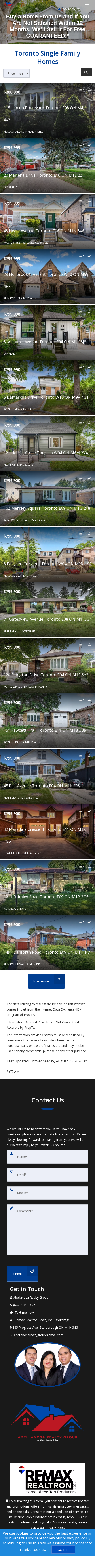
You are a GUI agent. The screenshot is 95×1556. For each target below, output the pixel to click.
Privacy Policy (55, 1527)
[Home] (9, 5)
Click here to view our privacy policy (55, 1538)
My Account (71, 9)
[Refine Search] (86, 72)
